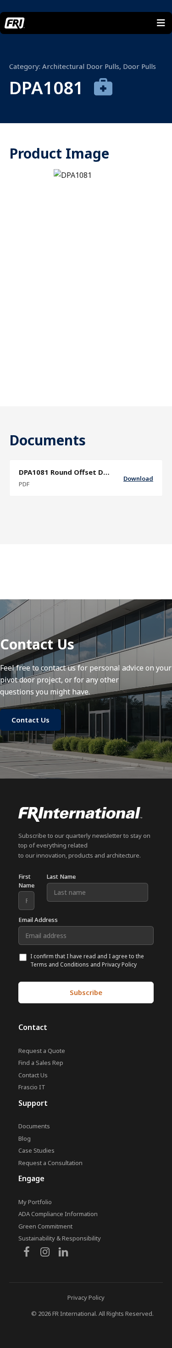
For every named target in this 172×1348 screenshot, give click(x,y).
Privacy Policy (86, 1297)
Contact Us (33, 1075)
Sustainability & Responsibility (59, 1238)
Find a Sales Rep (40, 1062)
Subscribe (86, 992)
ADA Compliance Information (58, 1214)
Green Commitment (45, 1226)
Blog (24, 1138)
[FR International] (15, 23)
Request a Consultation (50, 1163)
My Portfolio (35, 1202)
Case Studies (36, 1150)
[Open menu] (161, 23)
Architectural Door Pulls (80, 66)
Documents (34, 1126)
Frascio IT (31, 1087)
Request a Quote (41, 1051)
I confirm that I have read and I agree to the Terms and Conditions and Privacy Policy (87, 960)
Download (138, 478)
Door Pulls (139, 66)
